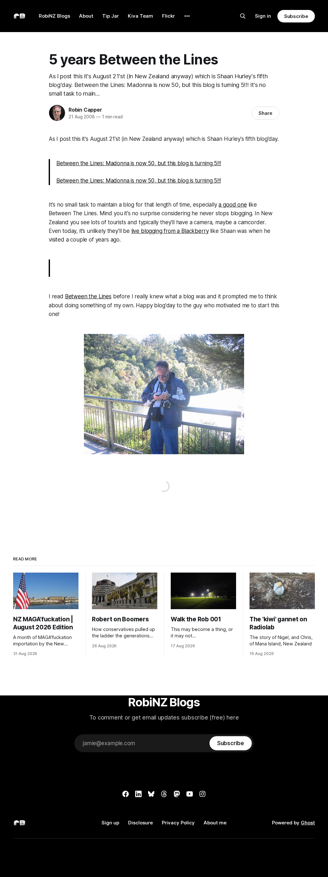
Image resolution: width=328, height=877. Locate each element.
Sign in (263, 16)
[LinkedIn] (138, 794)
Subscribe (296, 16)
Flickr (168, 16)
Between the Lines (88, 296)
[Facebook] (125, 794)
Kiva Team (140, 16)
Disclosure (140, 823)
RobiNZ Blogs (54, 16)
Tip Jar (110, 16)
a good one (232, 204)
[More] (187, 16)
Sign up (110, 823)
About (86, 16)
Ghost (308, 823)
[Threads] (164, 794)
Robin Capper (85, 109)
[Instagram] (202, 794)
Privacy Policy (178, 823)
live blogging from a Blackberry (170, 231)
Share (265, 113)
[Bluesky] (151, 794)
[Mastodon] (177, 794)
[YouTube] (189, 794)
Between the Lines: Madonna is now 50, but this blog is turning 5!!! (138, 163)
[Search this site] (243, 16)
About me (215, 823)
